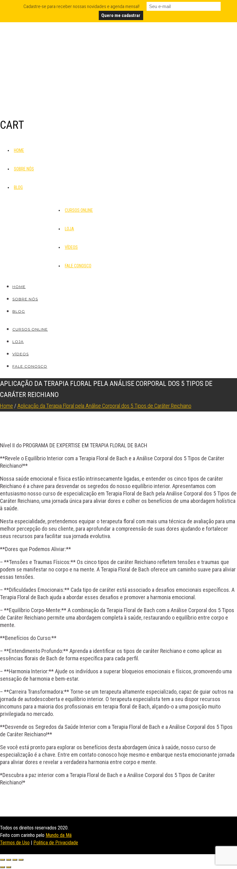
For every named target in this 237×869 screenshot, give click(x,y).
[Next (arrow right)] (8, 867)
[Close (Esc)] (2, 860)
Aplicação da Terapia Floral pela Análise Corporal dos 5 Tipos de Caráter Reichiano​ (104, 406)
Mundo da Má (59, 835)
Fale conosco (78, 265)
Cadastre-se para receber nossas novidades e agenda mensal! (81, 6)
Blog (18, 187)
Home (19, 150)
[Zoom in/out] (21, 860)
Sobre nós (24, 168)
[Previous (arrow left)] (2, 867)
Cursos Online (79, 210)
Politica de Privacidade (55, 843)
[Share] (8, 860)
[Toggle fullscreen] (14, 860)
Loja (69, 228)
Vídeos (71, 247)
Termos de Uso (15, 843)
